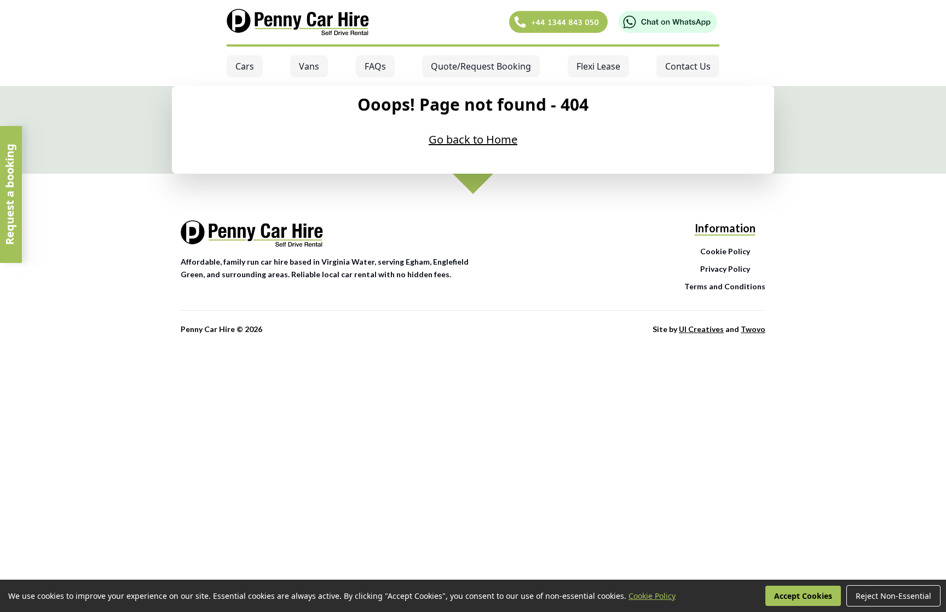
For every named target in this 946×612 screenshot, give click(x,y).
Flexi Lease (598, 66)
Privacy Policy (725, 268)
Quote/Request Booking (481, 66)
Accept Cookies (803, 596)
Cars (244, 66)
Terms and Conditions (724, 286)
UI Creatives (701, 329)
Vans (309, 66)
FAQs (375, 66)
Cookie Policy (725, 251)
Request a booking (9, 194)
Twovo (753, 329)
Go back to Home (473, 139)
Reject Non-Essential (893, 596)
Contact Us (688, 66)
